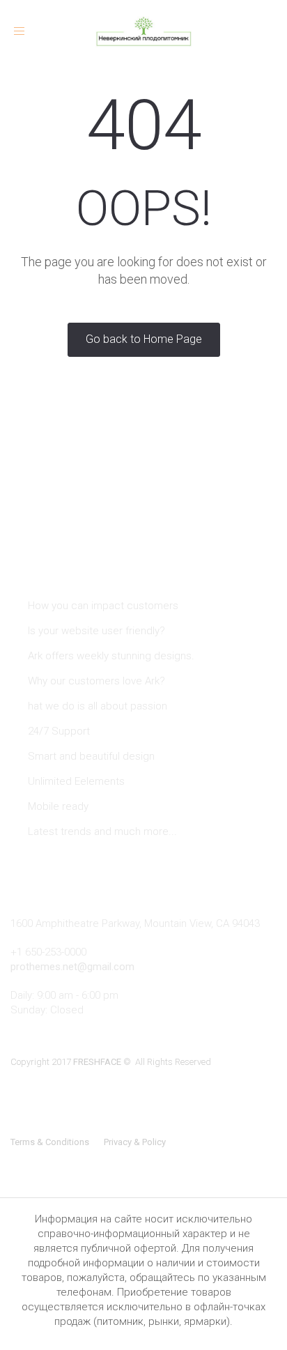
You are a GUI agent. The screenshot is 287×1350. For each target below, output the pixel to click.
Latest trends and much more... (102, 831)
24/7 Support (59, 731)
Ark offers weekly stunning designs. (111, 656)
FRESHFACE (97, 1062)
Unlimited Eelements (76, 781)
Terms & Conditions (49, 1142)
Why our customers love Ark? (96, 681)
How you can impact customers (103, 605)
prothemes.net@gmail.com (72, 966)
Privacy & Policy (135, 1142)
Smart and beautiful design (91, 756)
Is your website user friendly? (96, 630)
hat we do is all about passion (97, 706)
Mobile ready (58, 806)
